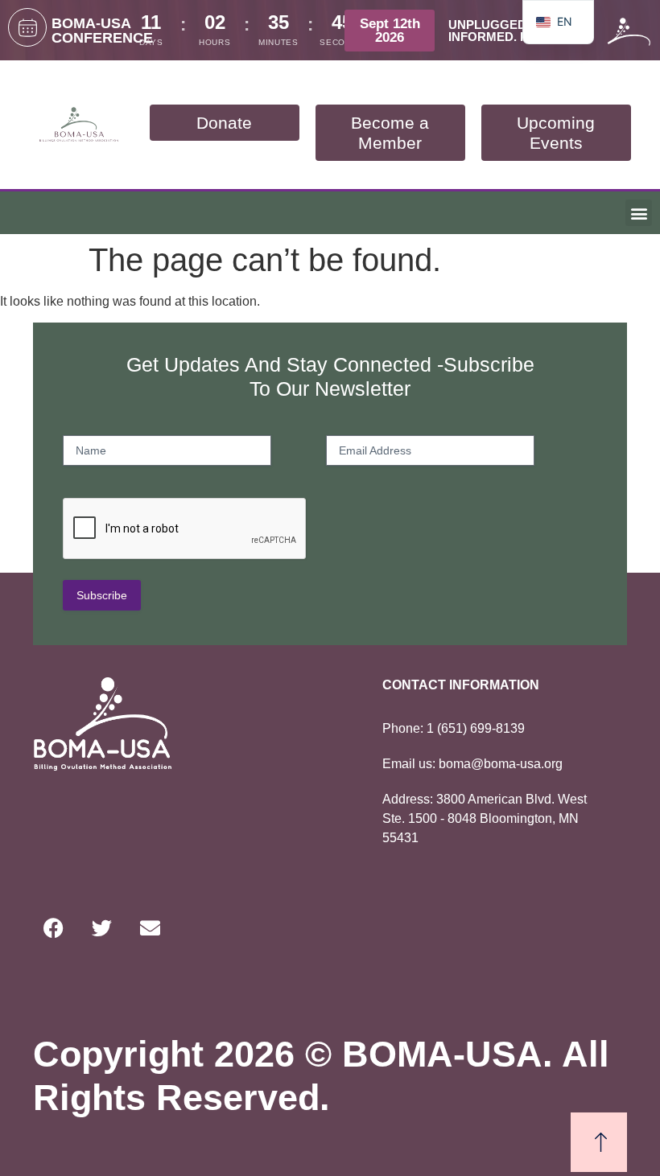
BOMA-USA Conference (102, 30)
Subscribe (101, 595)
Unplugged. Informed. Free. (501, 30)
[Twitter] (101, 927)
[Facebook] (53, 927)
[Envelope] (150, 927)
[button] (638, 212)
